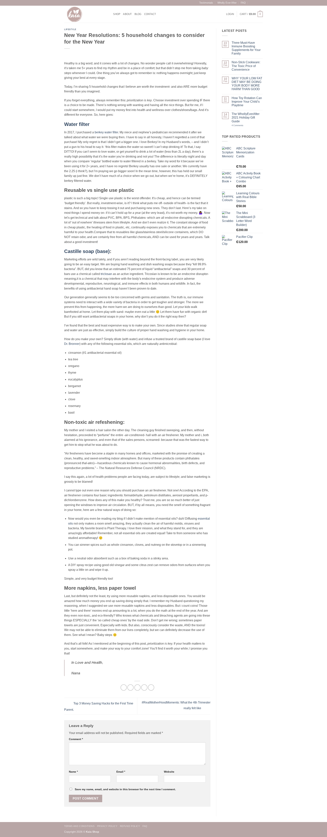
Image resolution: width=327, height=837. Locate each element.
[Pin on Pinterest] (144, 687)
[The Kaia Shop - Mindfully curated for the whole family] (83, 14)
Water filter (77, 124)
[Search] (109, 14)
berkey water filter (106, 132)
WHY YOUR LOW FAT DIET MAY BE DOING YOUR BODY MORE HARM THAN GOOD (247, 84)
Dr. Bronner (71, 343)
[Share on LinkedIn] (151, 687)
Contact (150, 14)
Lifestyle (70, 29)
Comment (76, 739)
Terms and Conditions (79, 826)
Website (169, 771)
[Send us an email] (261, 3)
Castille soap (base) (87, 251)
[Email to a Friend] (137, 687)
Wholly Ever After (227, 2)
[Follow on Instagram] (257, 3)
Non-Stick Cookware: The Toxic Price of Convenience (246, 66)
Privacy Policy (107, 826)
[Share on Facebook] (124, 687)
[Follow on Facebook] (254, 3)
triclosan (106, 274)
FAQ (243, 2)
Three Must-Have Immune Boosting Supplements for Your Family (246, 48)
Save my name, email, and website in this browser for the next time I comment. (125, 789)
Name (73, 771)
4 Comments (245, 125)
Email (120, 771)
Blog (138, 14)
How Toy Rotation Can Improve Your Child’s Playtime (247, 101)
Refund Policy (130, 826)
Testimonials (206, 2)
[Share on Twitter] (130, 687)
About (127, 14)
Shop (116, 14)
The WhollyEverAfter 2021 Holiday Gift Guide (245, 117)
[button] (230, 14)
